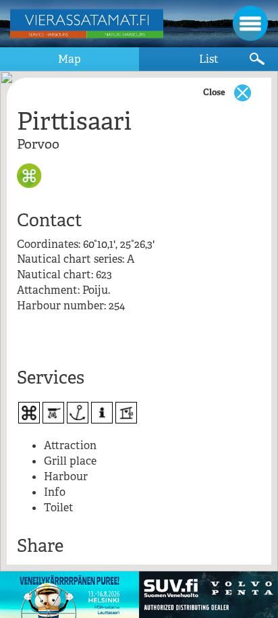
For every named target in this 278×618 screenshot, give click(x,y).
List (209, 59)
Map (69, 59)
